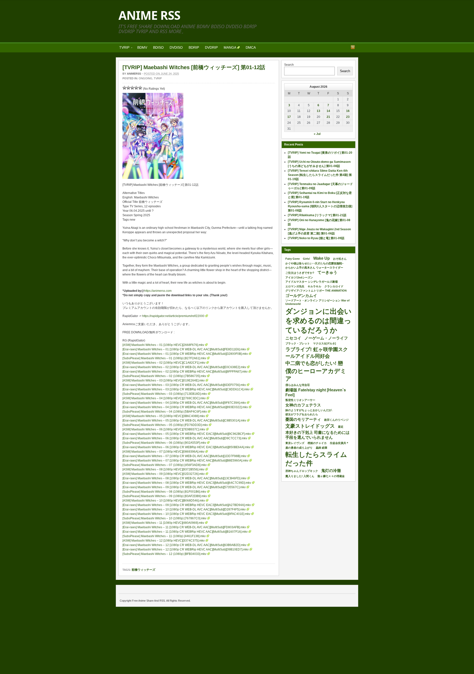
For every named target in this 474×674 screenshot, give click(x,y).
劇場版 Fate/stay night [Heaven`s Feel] (315, 392)
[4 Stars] (136, 88)
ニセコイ (293, 338)
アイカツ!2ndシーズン (299, 277)
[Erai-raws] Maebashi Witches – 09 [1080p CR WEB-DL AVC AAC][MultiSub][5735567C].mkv (184, 487)
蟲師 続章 (321, 447)
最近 (340, 426)
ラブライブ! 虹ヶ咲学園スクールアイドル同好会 (316, 352)
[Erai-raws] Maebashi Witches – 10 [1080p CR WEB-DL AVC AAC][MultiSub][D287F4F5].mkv (184, 509)
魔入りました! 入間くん (299, 476)
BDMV (142, 47)
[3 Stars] (132, 88)
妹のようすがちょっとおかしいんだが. (308, 410)
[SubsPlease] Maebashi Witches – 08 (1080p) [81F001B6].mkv (164, 491)
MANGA (230, 47)
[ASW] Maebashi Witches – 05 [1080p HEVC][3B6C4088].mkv (163, 416)
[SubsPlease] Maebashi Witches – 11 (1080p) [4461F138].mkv (164, 536)
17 (289, 117)
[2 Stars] (128, 88)
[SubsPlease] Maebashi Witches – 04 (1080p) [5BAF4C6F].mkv (164, 411)
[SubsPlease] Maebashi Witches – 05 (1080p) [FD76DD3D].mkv (165, 425)
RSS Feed (352, 47)
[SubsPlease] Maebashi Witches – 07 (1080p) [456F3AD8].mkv (164, 465)
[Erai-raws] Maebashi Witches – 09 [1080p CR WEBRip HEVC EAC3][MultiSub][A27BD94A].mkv (186, 505)
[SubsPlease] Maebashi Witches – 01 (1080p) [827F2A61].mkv (164, 358)
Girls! (306, 258)
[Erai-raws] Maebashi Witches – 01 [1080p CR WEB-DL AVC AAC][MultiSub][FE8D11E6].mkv (184, 349)
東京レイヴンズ (294, 443)
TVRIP (122, 48)
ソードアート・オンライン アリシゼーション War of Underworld (317, 302)
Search (289, 64)
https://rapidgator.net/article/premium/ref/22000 (173, 316)
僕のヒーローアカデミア (315, 375)
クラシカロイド (333, 286)
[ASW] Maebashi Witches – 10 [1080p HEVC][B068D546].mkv (163, 500)
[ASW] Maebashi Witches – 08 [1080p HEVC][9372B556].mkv (163, 469)
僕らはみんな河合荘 (297, 384)
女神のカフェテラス (303, 405)
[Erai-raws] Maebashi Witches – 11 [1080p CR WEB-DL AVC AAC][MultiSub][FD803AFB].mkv (184, 527)
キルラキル (314, 286)
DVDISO (176, 47)
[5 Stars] (140, 88)
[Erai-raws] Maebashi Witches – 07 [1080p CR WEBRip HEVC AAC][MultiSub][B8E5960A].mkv (185, 460)
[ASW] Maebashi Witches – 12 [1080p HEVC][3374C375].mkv (163, 540)
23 (348, 117)
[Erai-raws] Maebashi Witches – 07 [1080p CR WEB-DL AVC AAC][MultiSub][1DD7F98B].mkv (184, 456)
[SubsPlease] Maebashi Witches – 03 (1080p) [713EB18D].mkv (164, 394)
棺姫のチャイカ (317, 443)
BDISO (158, 47)
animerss (134, 73)
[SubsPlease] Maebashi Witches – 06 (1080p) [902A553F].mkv (164, 442)
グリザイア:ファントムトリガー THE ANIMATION (316, 290)
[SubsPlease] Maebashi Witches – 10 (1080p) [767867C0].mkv (164, 518)
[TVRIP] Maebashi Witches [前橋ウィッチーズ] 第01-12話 (193, 67)
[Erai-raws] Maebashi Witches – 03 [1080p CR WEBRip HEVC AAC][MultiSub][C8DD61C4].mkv (186, 389)
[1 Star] (124, 88)
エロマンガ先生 (294, 286)
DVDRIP (211, 47)
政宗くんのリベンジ (336, 419)
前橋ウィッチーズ (143, 569)
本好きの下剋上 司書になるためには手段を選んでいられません (317, 435)
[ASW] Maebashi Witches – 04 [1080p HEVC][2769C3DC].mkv (164, 398)
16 (348, 111)
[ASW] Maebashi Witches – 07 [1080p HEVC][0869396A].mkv (163, 451)
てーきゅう (327, 272)
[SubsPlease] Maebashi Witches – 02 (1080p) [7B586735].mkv (164, 376)
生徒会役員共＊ (339, 443)
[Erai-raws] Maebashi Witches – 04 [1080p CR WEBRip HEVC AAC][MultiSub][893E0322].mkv (185, 407)
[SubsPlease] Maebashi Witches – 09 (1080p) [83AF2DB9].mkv (164, 496)
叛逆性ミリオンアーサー (300, 400)
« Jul (317, 134)
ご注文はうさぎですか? (299, 272)
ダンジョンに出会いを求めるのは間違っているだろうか (318, 320)
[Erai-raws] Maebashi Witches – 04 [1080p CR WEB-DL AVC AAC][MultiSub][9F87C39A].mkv (184, 402)
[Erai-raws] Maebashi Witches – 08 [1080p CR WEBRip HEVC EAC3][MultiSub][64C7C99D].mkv (186, 482)
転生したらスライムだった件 (316, 459)
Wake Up (321, 258)
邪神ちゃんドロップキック (301, 470)
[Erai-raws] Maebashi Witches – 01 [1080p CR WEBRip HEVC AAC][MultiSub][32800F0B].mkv (185, 354)
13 (318, 111)
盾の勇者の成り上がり (299, 447)
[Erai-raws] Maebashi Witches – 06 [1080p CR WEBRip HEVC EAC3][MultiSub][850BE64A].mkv (186, 447)
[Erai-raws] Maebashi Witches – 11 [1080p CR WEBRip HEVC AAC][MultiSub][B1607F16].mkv (185, 531)
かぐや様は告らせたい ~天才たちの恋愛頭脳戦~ (314, 263)
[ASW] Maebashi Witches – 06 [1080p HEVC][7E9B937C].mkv (163, 429)
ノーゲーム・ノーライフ (326, 338)
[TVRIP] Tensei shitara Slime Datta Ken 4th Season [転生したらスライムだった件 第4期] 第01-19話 (320, 175)
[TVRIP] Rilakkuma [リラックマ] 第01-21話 (317, 215)
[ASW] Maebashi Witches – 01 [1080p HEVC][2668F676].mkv (163, 345)
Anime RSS (149, 15)
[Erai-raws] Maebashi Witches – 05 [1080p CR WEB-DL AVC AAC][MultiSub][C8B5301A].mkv (184, 420)
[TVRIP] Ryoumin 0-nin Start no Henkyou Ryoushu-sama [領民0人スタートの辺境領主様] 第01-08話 (320, 206)
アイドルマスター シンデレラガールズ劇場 (311, 281)
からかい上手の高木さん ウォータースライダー (314, 267)
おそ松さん (340, 258)
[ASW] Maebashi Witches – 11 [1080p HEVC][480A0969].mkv (163, 523)
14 (328, 111)
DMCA (251, 47)
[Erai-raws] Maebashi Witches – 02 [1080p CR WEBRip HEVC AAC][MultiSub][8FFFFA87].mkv (185, 371)
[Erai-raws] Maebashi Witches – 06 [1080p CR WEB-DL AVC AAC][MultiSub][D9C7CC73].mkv (184, 438)
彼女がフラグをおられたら (301, 414)
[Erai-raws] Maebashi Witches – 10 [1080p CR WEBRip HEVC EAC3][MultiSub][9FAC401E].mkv (186, 514)
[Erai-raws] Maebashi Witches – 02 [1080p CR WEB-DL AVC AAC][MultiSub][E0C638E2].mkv (184, 367)
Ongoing (145, 78)
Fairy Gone (292, 258)
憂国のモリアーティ (303, 419)
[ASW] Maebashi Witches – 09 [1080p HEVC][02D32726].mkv (163, 474)
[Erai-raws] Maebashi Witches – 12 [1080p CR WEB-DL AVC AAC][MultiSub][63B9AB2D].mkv (184, 545)
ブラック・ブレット (297, 343)
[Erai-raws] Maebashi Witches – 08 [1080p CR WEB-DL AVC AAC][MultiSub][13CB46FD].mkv (184, 478)
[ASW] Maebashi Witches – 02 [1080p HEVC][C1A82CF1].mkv (163, 362)
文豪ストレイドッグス (310, 426)
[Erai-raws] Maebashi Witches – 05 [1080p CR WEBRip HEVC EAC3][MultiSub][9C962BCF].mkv (186, 434)
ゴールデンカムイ (301, 296)
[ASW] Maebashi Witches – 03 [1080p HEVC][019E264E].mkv (163, 380)
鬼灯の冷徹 (331, 470)
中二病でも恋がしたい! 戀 (314, 363)
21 (328, 117)
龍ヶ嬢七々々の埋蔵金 (331, 476)
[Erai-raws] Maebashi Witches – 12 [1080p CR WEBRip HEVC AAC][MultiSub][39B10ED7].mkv (185, 549)
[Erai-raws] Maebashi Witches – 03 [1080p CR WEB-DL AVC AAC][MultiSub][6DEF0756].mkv (184, 385)
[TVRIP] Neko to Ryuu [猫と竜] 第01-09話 (316, 238)
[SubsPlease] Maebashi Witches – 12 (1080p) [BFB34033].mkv (164, 554)
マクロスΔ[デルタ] (324, 343)
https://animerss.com (158, 291)
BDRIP (194, 47)
